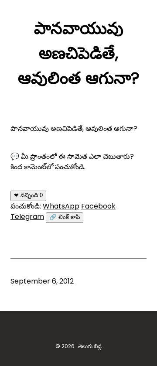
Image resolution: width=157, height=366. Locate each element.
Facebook (98, 206)
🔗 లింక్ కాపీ (64, 217)
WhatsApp (61, 206)
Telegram (27, 217)
